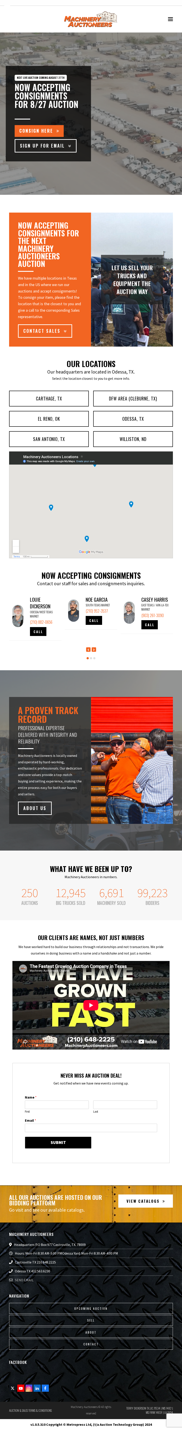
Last (95, 1111)
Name (31, 1097)
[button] (170, 19)
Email (30, 1120)
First (27, 1111)
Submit (58, 1142)
